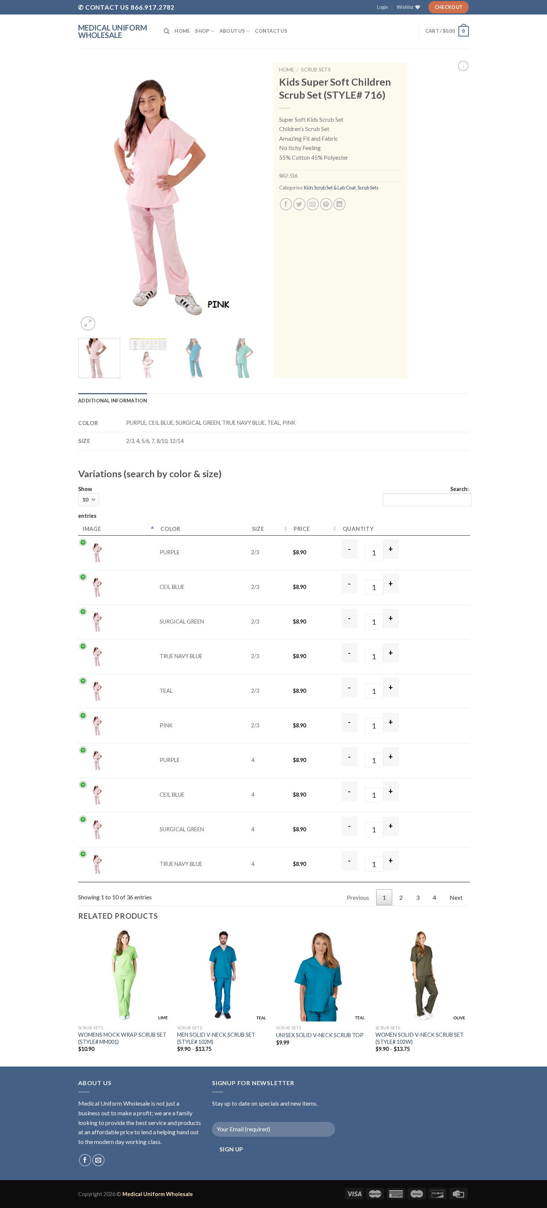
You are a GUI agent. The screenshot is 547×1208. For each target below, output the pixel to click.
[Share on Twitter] (299, 204)
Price (302, 529)
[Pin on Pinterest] (326, 204)
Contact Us (271, 31)
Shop (202, 31)
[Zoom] (88, 323)
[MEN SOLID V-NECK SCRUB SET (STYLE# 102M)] (223, 975)
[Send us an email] (98, 1160)
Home (182, 31)
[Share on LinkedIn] (339, 204)
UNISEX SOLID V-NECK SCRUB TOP (320, 1035)
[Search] (166, 31)
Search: (459, 489)
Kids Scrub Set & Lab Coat (330, 188)
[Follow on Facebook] (85, 1160)
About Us (232, 31)
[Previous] (91, 198)
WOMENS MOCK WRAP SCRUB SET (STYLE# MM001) (122, 1038)
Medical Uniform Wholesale (112, 31)
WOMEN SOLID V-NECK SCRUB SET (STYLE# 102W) (419, 1038)
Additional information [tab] (112, 401)
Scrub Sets (316, 70)
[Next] (255, 198)
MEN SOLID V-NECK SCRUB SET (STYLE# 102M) (216, 1038)
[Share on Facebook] (286, 204)
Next (456, 897)
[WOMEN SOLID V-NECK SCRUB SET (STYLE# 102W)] (421, 975)
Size (258, 529)
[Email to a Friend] (313, 204)
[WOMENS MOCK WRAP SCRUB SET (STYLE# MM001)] (124, 975)
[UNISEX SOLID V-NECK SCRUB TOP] (322, 975)
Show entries (87, 502)
